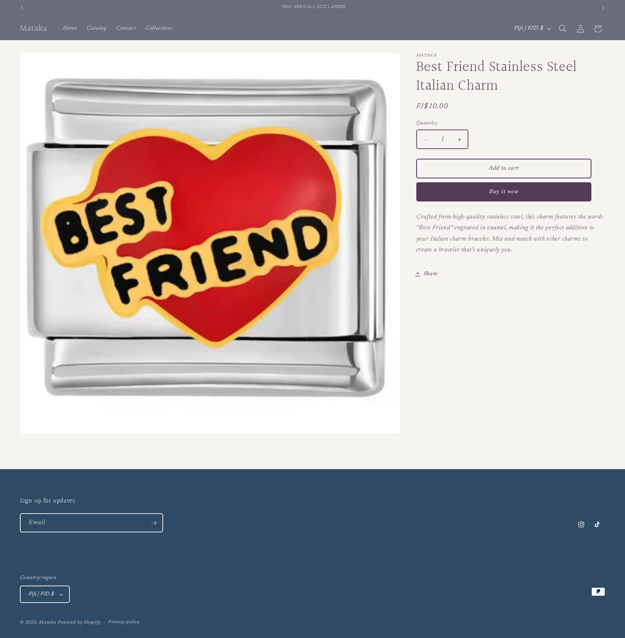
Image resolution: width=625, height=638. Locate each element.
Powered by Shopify (79, 622)
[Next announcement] (603, 7)
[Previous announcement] (22, 7)
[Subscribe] (153, 523)
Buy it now (504, 192)
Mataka (47, 622)
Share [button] (431, 274)
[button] (562, 28)
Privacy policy (124, 622)
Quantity (427, 123)
